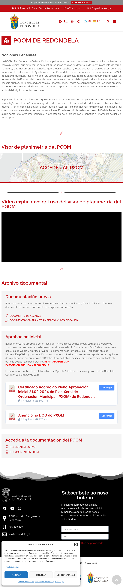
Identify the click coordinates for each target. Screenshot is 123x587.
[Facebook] (5, 508)
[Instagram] (72, 22)
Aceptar (16, 574)
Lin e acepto (83, 543)
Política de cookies (26, 582)
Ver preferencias (66, 574)
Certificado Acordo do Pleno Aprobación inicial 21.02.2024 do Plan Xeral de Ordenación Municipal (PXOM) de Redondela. (57, 392)
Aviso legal (59, 582)
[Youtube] (12, 508)
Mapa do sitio (91, 563)
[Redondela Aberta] (66, 22)
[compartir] (78, 22)
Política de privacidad (44, 582)
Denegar (41, 574)
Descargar (107, 387)
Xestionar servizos (13, 567)
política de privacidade (90, 543)
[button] (75, 544)
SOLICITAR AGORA (81, 2)
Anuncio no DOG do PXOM (41, 415)
